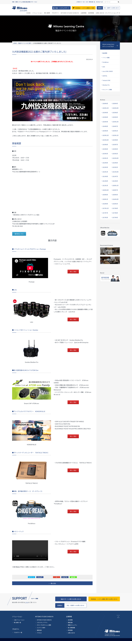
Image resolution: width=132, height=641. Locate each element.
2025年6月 (105, 117)
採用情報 (91, 13)
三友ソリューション (19, 620)
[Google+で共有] (56, 577)
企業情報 (83, 13)
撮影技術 (39, 630)
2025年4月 (105, 122)
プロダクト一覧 (18, 632)
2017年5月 (105, 217)
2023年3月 (105, 153)
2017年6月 (115, 213)
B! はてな (65, 577)
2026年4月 (115, 103)
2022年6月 (115, 163)
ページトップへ (118, 616)
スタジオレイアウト (42, 622)
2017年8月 (115, 208)
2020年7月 (115, 190)
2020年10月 (105, 190)
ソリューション (37, 13)
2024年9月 (105, 126)
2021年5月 (115, 181)
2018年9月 (105, 204)
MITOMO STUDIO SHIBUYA (70, 13)
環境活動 (70, 622)
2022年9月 (105, 163)
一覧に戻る (53, 583)
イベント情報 (105, 57)
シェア (40, 577)
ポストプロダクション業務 (44, 625)
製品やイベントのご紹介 (24, 43)
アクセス (39, 633)
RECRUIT (98, 2)
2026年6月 (105, 103)
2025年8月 (115, 112)
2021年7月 (115, 176)
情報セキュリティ (72, 625)
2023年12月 (105, 135)
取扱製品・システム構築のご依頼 (84, 8)
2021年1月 (105, 185)
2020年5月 (115, 194)
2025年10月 (115, 108)
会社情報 (70, 620)
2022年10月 (115, 158)
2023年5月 (115, 149)
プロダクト (55, 13)
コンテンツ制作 (41, 627)
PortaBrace (105, 62)
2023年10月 (105, 140)
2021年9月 (105, 176)
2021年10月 (115, 172)
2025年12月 (105, 108)
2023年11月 (115, 135)
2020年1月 (105, 199)
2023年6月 (105, 149)
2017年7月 (105, 213)
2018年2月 (115, 204)
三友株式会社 (20, 9)
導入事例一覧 (17, 622)
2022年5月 (105, 167)
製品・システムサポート (62, 8)
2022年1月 (105, 172)
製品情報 (104, 53)
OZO (103, 67)
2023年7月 (115, 144)
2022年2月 (115, 167)
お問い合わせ (100, 13)
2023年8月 (105, 144)
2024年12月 (115, 122)
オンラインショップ (111, 13)
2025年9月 (105, 112)
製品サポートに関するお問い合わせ (71, 599)
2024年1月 (115, 131)
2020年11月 (115, 185)
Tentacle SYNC (106, 80)
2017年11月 (105, 208)
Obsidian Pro (106, 85)
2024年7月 (115, 126)
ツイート (32, 577)
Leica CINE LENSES (107, 71)
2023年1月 (105, 158)
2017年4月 (115, 217)
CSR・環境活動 (89, 2)
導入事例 (47, 13)
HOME (28, 13)
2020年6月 (105, 194)
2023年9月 (115, 140)
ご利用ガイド (79, 2)
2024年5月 (105, 131)
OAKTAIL (104, 76)
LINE (73, 577)
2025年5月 (115, 117)
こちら (26, 602)
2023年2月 (115, 153)
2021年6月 (105, 181)
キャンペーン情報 (107, 89)
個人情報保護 (71, 627)
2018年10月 (115, 199)
